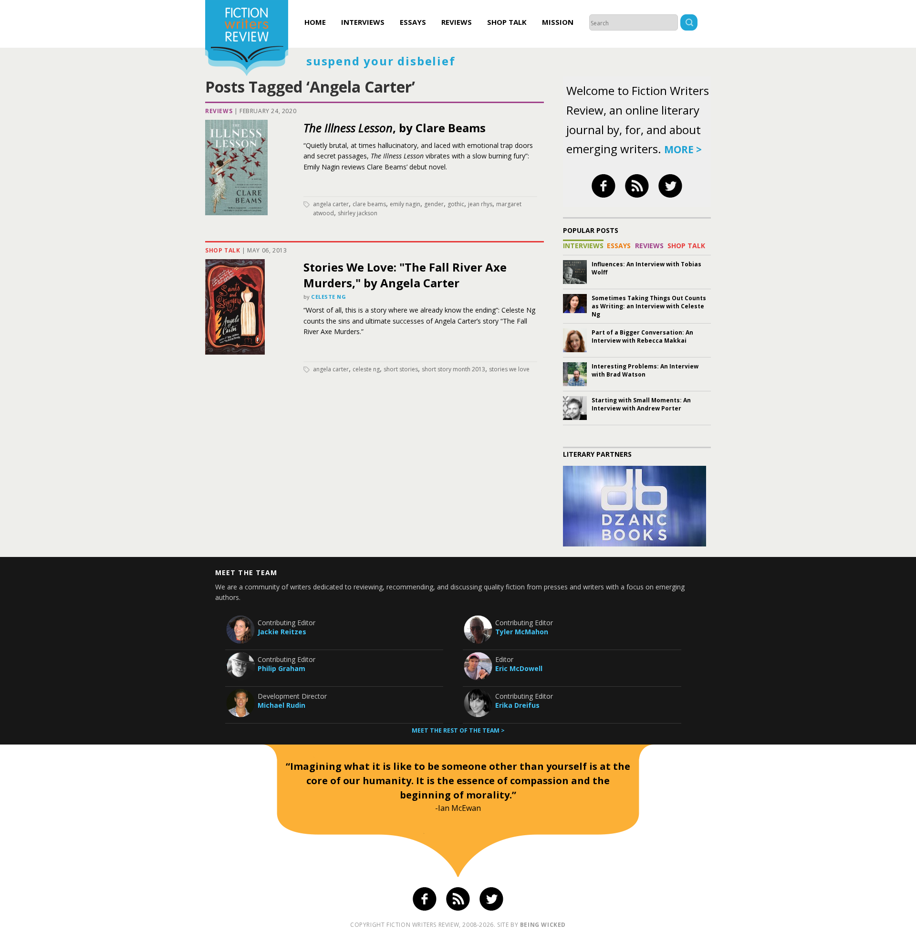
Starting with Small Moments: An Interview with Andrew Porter (641, 404)
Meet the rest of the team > (458, 730)
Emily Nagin (405, 204)
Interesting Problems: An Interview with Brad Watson (645, 370)
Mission (557, 22)
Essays (413, 22)
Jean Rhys (480, 204)
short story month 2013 (453, 369)
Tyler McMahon (521, 631)
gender (434, 204)
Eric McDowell (518, 668)
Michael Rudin (281, 705)
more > (683, 149)
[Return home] (246, 39)
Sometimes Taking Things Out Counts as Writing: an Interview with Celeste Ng (649, 306)
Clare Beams (369, 204)
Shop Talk (507, 22)
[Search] (688, 23)
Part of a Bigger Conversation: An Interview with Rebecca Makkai (642, 336)
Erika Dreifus (517, 705)
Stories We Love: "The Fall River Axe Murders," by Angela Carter (405, 275)
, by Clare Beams (394, 128)
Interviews (363, 22)
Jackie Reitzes (282, 631)
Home (315, 22)
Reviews (456, 22)
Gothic (456, 204)
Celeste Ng (328, 296)
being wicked (543, 925)
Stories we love (509, 369)
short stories (401, 369)
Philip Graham (281, 668)
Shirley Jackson (357, 213)
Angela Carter (331, 204)
